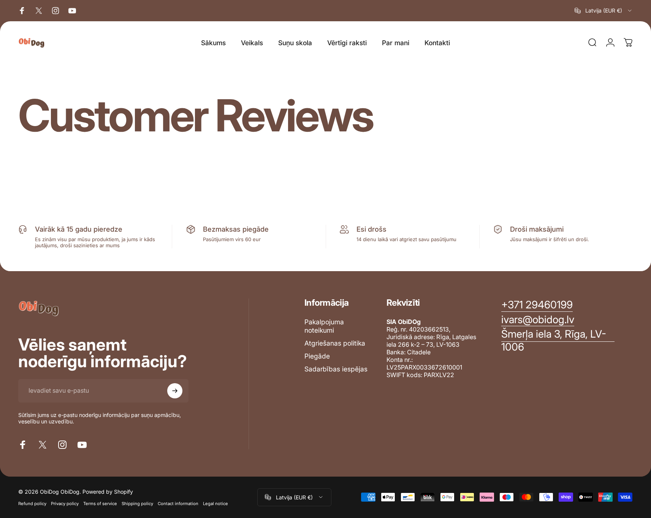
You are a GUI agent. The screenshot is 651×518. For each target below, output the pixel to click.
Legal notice (215, 503)
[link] (558, 341)
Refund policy (32, 503)
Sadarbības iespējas (335, 369)
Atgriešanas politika (334, 343)
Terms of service (100, 503)
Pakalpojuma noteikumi (324, 326)
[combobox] (604, 10)
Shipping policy (137, 503)
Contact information (178, 503)
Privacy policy (65, 503)
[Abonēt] (174, 390)
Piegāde (317, 356)
